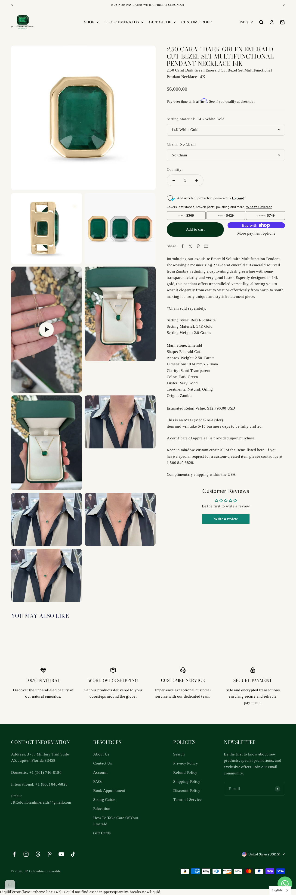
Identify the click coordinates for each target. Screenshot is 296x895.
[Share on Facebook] (182, 246)
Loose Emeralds (121, 22)
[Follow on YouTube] (61, 854)
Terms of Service (187, 799)
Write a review (226, 519)
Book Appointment (109, 790)
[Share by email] (206, 246)
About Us (101, 754)
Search (179, 754)
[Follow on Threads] (38, 854)
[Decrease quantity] (173, 180)
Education (101, 808)
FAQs (97, 781)
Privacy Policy (185, 763)
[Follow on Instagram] (26, 854)
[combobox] (280, 890)
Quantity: (175, 170)
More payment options (256, 233)
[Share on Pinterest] (198, 246)
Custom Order (196, 22)
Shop (89, 22)
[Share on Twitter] (190, 246)
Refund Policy (185, 772)
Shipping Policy (186, 781)
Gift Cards (102, 833)
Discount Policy (186, 790)
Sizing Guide (104, 799)
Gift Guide (160, 22)
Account (100, 772)
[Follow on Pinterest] (49, 854)
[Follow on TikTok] (73, 854)
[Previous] (12, 4)
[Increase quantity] (196, 180)
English (277, 890)
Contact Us (102, 763)
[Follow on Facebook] (14, 854)
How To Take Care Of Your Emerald (115, 821)
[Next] (284, 4)
